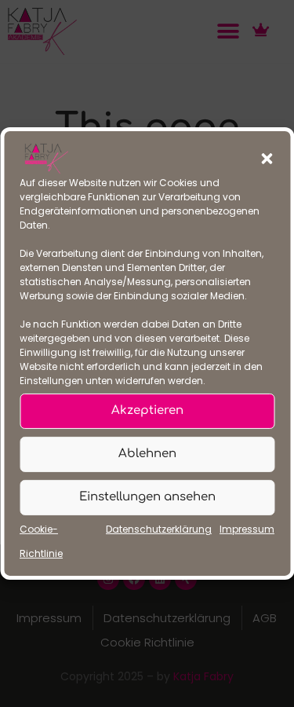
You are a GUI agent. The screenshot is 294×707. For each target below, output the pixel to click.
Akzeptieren (147, 410)
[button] (266, 159)
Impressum (247, 529)
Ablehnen (147, 453)
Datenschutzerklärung (159, 529)
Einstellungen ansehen (147, 497)
